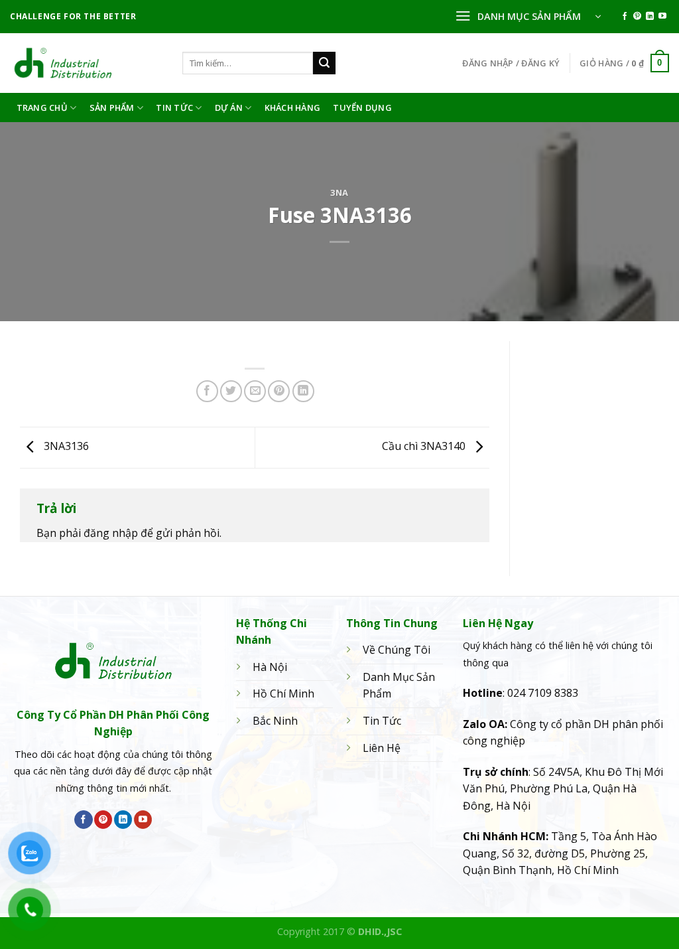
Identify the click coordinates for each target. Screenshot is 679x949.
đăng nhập (111, 533)
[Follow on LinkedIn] (650, 16)
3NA (339, 192)
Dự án (229, 107)
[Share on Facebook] (207, 391)
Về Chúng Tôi (396, 649)
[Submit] (324, 63)
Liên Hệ (382, 748)
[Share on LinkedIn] (303, 391)
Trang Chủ (42, 107)
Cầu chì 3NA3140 (425, 446)
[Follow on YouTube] (662, 16)
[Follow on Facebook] (625, 16)
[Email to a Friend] (255, 391)
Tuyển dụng (362, 107)
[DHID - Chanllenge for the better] (86, 63)
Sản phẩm (112, 107)
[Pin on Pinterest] (279, 391)
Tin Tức (174, 107)
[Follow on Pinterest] (637, 16)
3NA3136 (65, 446)
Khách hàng (293, 107)
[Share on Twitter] (231, 391)
